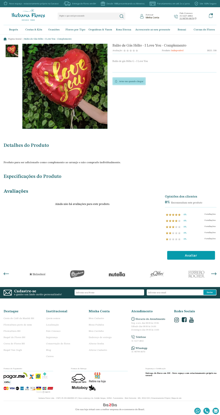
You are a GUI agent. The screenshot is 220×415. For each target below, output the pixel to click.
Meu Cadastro (96, 318)
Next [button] (213, 274)
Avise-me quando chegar (131, 81)
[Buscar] (121, 16)
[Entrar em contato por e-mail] (215, 411)
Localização (52, 325)
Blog (48, 350)
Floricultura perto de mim (18, 325)
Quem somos (53, 318)
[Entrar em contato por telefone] (206, 411)
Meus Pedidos (96, 325)
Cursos (50, 356)
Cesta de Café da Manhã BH (19, 318)
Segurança (52, 337)
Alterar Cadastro (98, 350)
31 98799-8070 (138, 352)
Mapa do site (177, 398)
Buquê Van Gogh (13, 350)
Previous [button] (6, 274)
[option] (12, 51)
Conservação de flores (58, 344)
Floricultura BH (12, 331)
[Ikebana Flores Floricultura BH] (31, 15)
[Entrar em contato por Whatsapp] (197, 411)
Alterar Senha (96, 344)
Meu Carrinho (96, 331)
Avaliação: (117, 50)
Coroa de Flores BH (14, 344)
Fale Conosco (53, 331)
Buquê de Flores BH (14, 337)
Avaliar (191, 255)
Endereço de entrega (100, 337)
